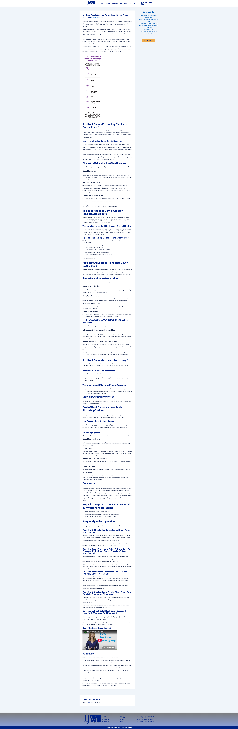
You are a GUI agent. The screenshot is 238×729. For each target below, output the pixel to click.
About (131, 3)
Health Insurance (105, 719)
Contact (125, 3)
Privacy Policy (123, 717)
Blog (135, 3)
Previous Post (83, 692)
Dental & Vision (115, 3)
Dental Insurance (105, 721)
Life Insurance (105, 722)
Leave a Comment (86, 17)
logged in (90, 702)
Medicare (107, 3)
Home (102, 3)
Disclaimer (122, 719)
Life (121, 3)
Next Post (132, 692)
